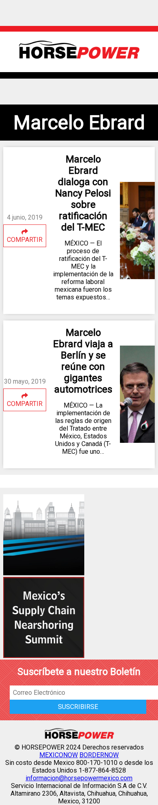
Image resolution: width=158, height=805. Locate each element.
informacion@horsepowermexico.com (79, 778)
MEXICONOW (58, 755)
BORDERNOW (99, 755)
